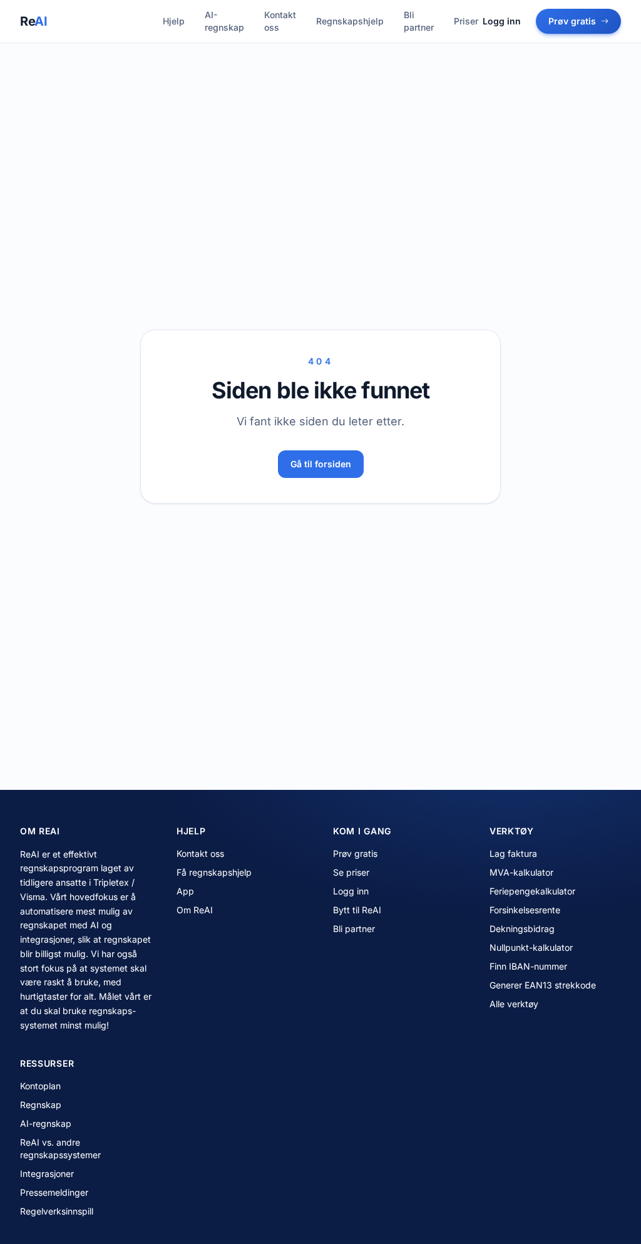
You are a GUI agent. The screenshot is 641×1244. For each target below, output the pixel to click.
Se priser (351, 872)
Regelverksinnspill (56, 1211)
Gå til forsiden (320, 464)
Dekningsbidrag (522, 928)
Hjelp (174, 21)
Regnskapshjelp (350, 21)
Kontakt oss (280, 21)
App (185, 891)
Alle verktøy (514, 1003)
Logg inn (502, 21)
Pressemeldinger (54, 1192)
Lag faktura (513, 853)
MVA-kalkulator (521, 872)
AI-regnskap (224, 21)
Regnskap (40, 1104)
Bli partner (419, 21)
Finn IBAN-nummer (528, 966)
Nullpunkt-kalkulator (531, 947)
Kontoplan (40, 1086)
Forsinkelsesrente (525, 909)
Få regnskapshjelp (214, 872)
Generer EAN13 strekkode (543, 985)
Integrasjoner (47, 1173)
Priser (466, 21)
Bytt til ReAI (357, 909)
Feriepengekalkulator (532, 891)
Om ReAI (195, 909)
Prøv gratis (572, 21)
